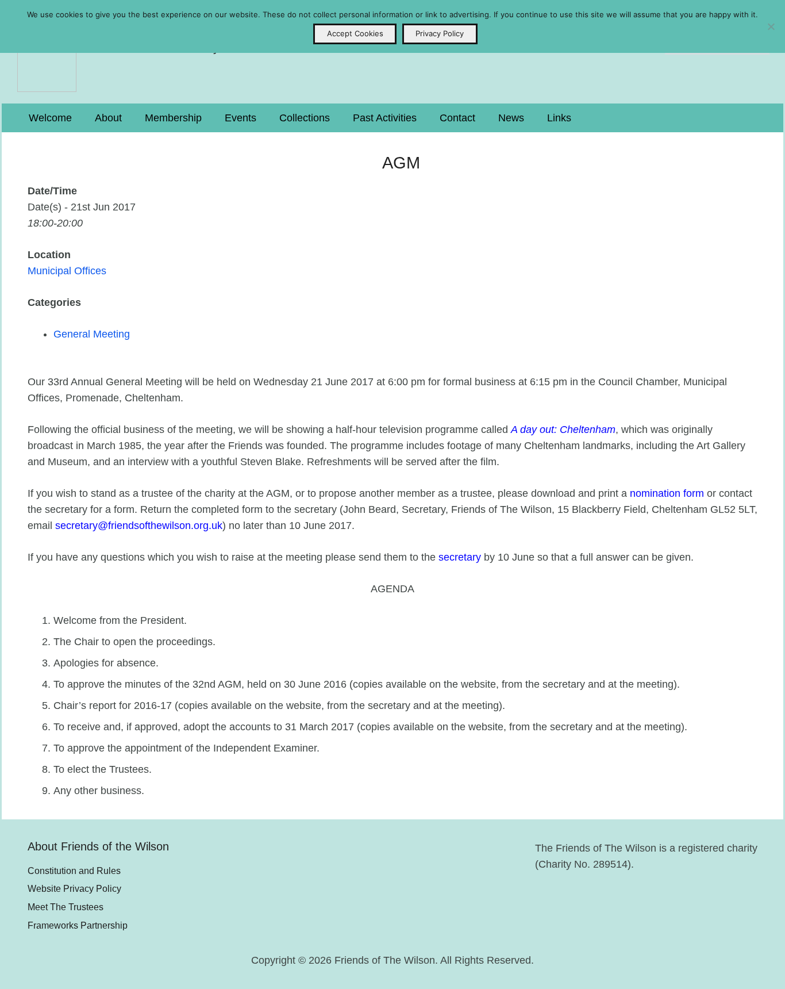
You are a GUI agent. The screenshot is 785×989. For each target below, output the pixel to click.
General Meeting (91, 334)
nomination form (667, 493)
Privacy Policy (439, 33)
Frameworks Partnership (78, 925)
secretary (459, 557)
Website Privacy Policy (74, 888)
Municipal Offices (67, 271)
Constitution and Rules (74, 870)
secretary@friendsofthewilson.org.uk (138, 525)
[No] (770, 26)
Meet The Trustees (65, 907)
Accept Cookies (355, 33)
